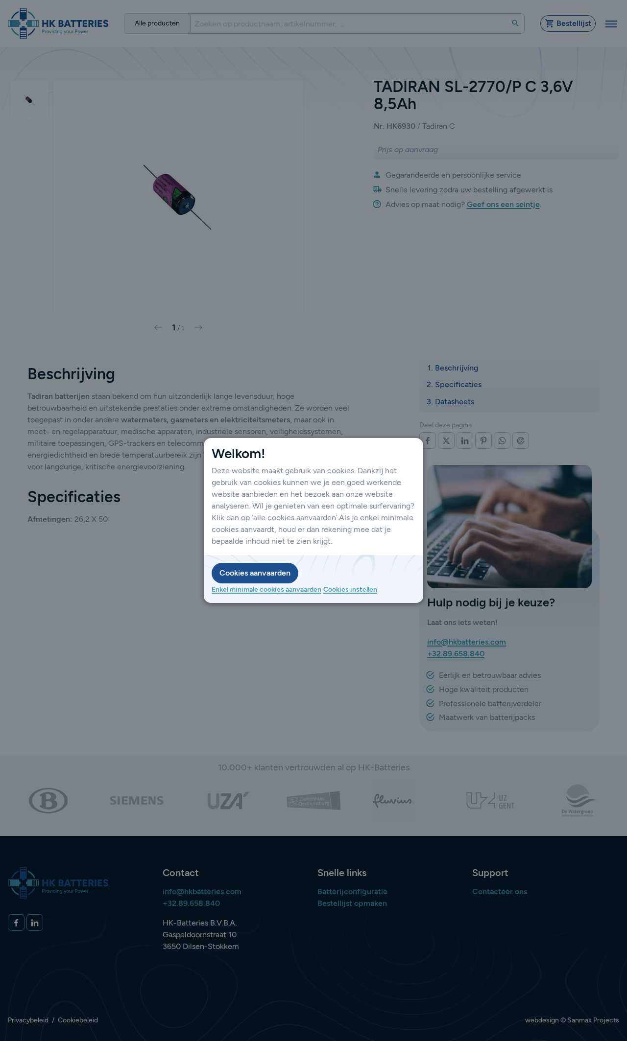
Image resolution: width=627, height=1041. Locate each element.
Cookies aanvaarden (254, 573)
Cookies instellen (350, 589)
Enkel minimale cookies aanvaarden (266, 589)
